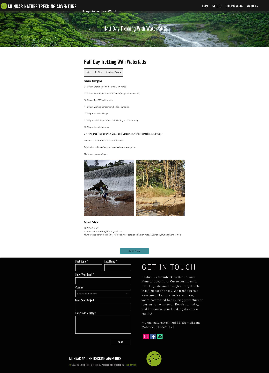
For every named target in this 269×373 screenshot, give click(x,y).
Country (79, 287)
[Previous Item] (88, 188)
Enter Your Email (83, 274)
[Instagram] (146, 336)
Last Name (109, 261)
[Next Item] (180, 188)
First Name (80, 261)
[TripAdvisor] (160, 336)
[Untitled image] (134, 188)
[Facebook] (153, 336)
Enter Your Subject (84, 300)
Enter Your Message (85, 313)
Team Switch (130, 364)
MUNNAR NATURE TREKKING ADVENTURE (42, 7)
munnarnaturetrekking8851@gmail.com (171, 323)
